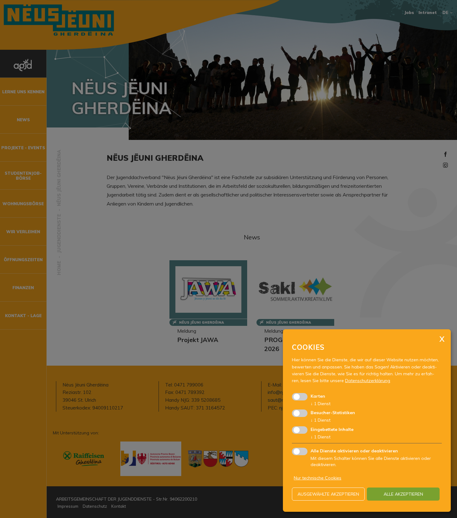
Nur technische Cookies (317, 478)
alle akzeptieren (403, 494)
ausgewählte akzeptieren (328, 494)
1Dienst (320, 403)
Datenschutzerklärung (367, 380)
